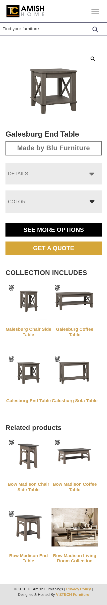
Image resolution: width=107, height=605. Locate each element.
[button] (92, 58)
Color (17, 201)
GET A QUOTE (53, 248)
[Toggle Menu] (95, 11)
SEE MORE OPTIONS (53, 229)
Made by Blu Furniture (53, 148)
